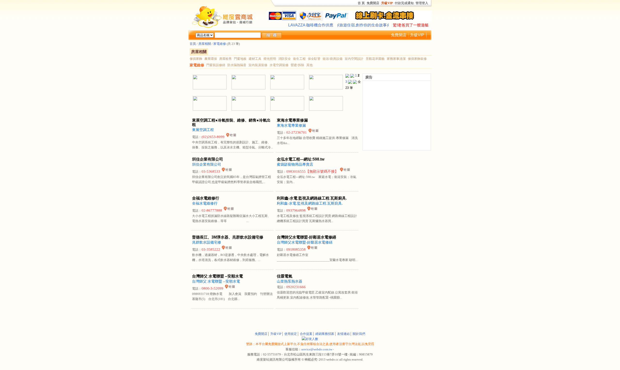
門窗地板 (240, 59)
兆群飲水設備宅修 (206, 242)
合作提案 (306, 334)
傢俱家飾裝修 (417, 59)
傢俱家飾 (196, 59)
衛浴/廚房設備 (332, 59)
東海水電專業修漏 (291, 125)
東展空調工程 (203, 130)
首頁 (193, 44)
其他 (309, 65)
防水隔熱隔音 (236, 65)
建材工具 (255, 59)
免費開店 (373, 3)
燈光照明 (270, 59)
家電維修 (219, 44)
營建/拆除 (297, 65)
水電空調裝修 (279, 65)
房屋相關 (204, 44)
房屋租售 (225, 59)
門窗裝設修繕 (215, 65)
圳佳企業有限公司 (206, 164)
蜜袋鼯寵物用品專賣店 (295, 164)
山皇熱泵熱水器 (289, 281)
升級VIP (417, 35)
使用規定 (290, 334)
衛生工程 (299, 59)
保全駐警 (314, 59)
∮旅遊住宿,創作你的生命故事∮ (363, 25)
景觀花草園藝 (375, 59)
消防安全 (284, 59)
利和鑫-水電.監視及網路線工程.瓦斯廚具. (310, 203)
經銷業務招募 (324, 334)
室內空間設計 (354, 59)
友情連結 (343, 334)
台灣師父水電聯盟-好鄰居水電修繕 (305, 242)
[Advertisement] (247, 317)
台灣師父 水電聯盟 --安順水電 (216, 281)
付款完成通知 (404, 3)
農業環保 (210, 59)
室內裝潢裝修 (257, 65)
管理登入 (422, 3)
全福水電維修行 (204, 203)
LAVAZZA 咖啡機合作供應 (310, 25)
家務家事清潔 (396, 59)
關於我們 (359, 334)
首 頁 (361, 3)
